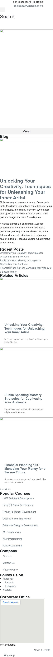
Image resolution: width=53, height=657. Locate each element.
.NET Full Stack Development (18, 498)
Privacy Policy (10, 569)
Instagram (10, 586)
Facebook (8, 578)
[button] (7, 13)
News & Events (42, 650)
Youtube (7, 589)
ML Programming (12, 532)
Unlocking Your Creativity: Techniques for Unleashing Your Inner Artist (24, 328)
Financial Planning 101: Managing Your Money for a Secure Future (24, 468)
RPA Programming (13, 545)
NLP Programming (12, 538)
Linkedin (9, 582)
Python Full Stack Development (19, 511)
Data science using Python (17, 518)
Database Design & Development (20, 525)
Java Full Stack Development (18, 505)
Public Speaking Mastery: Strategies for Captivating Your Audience (23, 398)
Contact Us (9, 562)
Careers (7, 556)
